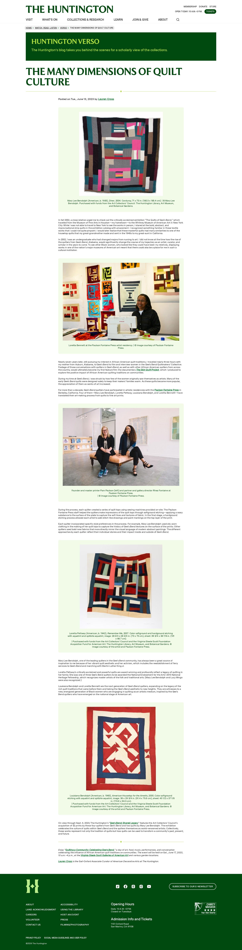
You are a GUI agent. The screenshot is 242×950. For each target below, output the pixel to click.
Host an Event (70, 915)
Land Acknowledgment (41, 910)
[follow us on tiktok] (117, 886)
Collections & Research (85, 19)
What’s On (49, 19)
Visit (29, 19)
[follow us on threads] (133, 886)
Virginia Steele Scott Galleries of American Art (104, 855)
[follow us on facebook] (125, 886)
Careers (31, 915)
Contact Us (33, 925)
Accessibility (69, 904)
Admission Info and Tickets (131, 919)
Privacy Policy (33, 938)
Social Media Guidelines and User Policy (65, 938)
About (162, 19)
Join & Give (140, 19)
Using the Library (72, 910)
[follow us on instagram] (141, 886)
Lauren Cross (106, 99)
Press (64, 920)
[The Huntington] (69, 9)
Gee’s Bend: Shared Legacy (124, 823)
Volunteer (32, 920)
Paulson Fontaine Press (166, 390)
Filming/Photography (75, 925)
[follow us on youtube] (149, 886)
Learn (118, 19)
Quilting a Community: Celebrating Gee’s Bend (89, 850)
